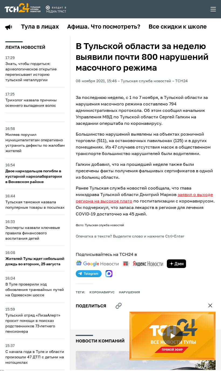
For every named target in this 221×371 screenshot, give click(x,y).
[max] (108, 273)
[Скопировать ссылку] (118, 305)
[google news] (97, 264)
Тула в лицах (40, 27)
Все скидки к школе (178, 27)
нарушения (129, 292)
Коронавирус (102, 292)
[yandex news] (143, 263)
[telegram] (89, 273)
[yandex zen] (176, 263)
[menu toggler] (213, 9)
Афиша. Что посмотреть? (103, 27)
